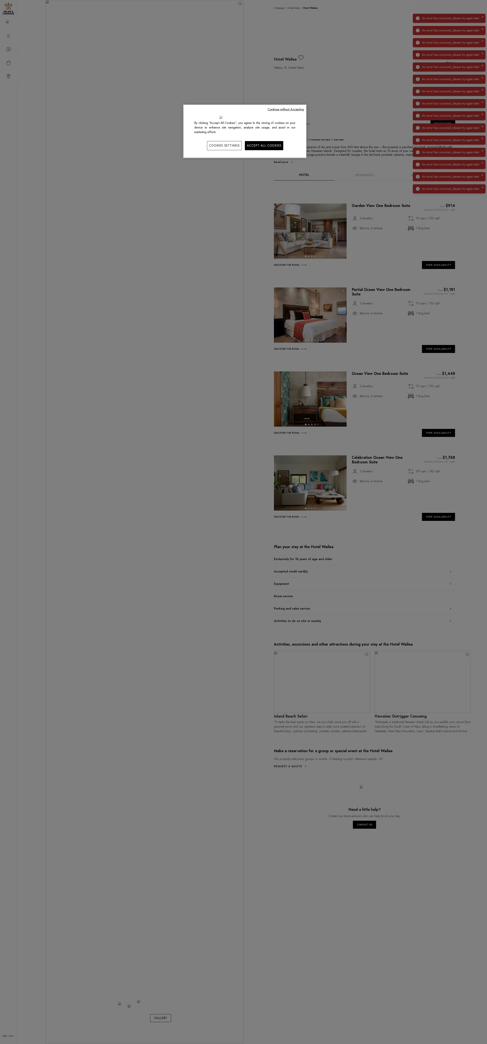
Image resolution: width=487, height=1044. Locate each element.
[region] (245, 131)
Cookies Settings (224, 145)
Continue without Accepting (286, 109)
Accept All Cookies (264, 145)
